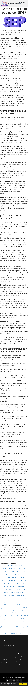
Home (4, 657)
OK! (23, 683)
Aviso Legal (5, 662)
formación (19, 664)
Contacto (4, 659)
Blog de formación (21, 657)
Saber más (4, 648)
